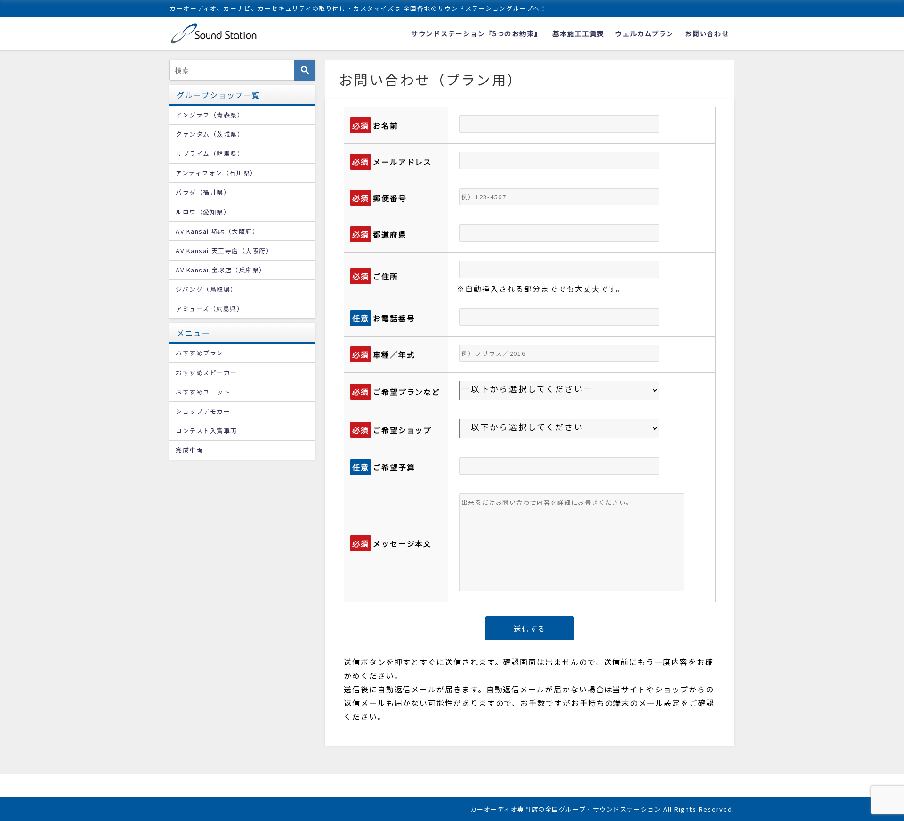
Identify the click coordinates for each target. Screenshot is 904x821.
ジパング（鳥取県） (206, 289)
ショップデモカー (203, 411)
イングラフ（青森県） (210, 114)
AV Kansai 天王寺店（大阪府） (224, 250)
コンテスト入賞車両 (206, 430)
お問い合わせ (707, 33)
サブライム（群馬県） (210, 153)
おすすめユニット (203, 391)
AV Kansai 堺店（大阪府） (217, 231)
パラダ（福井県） (203, 192)
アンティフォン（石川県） (216, 172)
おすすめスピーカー (206, 372)
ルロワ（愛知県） (203, 211)
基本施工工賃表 (578, 33)
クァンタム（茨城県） (210, 134)
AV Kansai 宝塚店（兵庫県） (221, 269)
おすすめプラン (200, 352)
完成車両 (189, 449)
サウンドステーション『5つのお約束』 (476, 33)
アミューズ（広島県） (210, 308)
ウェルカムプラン (644, 33)
